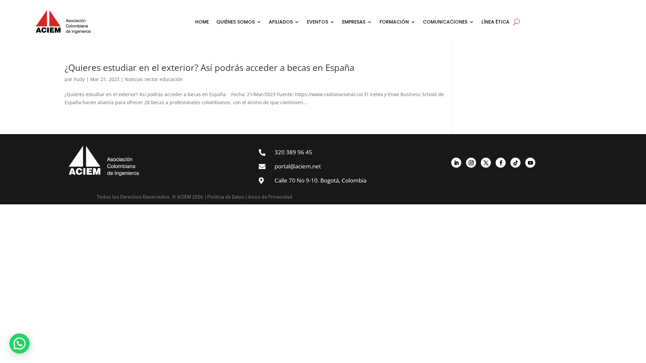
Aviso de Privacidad (270, 197)
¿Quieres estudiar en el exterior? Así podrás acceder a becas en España (209, 68)
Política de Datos (226, 197)
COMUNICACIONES (445, 21)
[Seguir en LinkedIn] (456, 163)
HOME (202, 21)
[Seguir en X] (486, 163)
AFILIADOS (281, 21)
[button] (19, 343)
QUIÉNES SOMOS (235, 21)
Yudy (79, 79)
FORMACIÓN (394, 21)
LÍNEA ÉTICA (495, 21)
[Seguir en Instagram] (471, 163)
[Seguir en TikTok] (515, 163)
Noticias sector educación (154, 79)
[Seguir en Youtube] (530, 163)
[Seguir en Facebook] (501, 163)
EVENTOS (317, 21)
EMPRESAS (353, 21)
